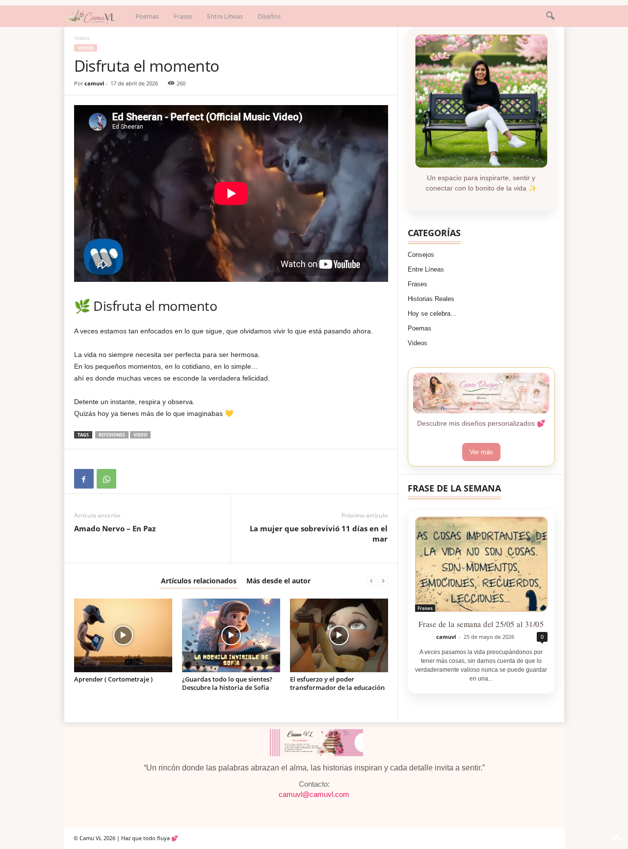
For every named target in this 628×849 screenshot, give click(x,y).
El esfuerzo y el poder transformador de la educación (337, 683)
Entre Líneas (225, 16)
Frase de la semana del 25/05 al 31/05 (481, 624)
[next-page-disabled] (383, 580)
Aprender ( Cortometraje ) (113, 679)
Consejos (421, 254)
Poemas (147, 16)
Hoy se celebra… (432, 313)
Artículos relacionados (198, 580)
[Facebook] (84, 479)
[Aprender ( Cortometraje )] (123, 635)
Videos (86, 48)
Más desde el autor (278, 580)
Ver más (481, 452)
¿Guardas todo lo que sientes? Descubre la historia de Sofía (227, 683)
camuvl (94, 83)
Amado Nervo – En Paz (115, 528)
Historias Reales (431, 298)
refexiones (112, 435)
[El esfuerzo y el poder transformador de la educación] (339, 635)
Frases (183, 16)
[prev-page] (371, 580)
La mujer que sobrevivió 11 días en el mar (319, 533)
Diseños (269, 16)
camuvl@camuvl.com (314, 794)
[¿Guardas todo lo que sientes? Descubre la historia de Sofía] (231, 635)
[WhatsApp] (106, 479)
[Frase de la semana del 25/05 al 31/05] (481, 564)
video (140, 435)
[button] (550, 16)
